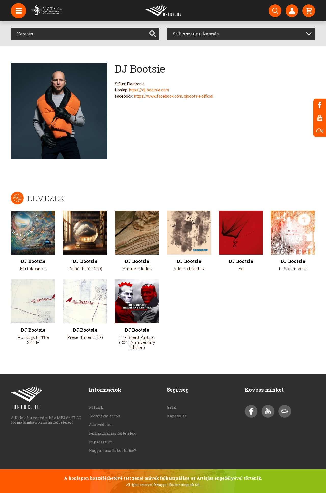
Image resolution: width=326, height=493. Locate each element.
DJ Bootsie (33, 261)
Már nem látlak (137, 268)
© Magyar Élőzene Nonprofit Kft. (176, 485)
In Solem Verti (293, 268)
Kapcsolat (176, 415)
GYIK (171, 407)
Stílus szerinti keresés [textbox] (196, 33)
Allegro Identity (189, 268)
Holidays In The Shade (33, 340)
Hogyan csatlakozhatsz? (112, 450)
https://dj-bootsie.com (149, 90)
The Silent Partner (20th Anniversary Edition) (137, 342)
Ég (241, 268)
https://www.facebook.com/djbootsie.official (173, 96)
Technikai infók (104, 415)
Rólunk (96, 407)
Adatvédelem (101, 424)
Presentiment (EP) (85, 337)
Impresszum (101, 441)
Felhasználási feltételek (112, 433)
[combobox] (241, 34)
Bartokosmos (33, 268)
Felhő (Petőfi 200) (85, 268)
